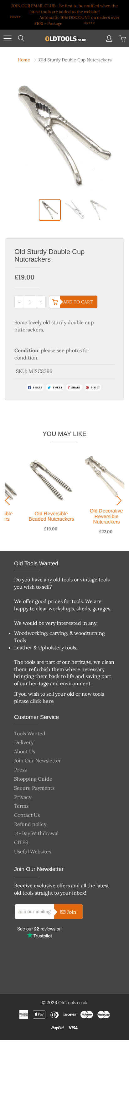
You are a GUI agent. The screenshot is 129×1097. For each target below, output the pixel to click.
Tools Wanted (29, 733)
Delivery (24, 742)
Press (20, 769)
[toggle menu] (7, 38)
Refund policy (30, 824)
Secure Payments (34, 788)
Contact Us (27, 815)
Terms (21, 806)
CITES (21, 842)
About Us (24, 751)
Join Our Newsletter (37, 760)
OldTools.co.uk (73, 1002)
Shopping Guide (33, 779)
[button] (9, 500)
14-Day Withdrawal (36, 833)
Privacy (22, 797)
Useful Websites (32, 851)
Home (24, 60)
